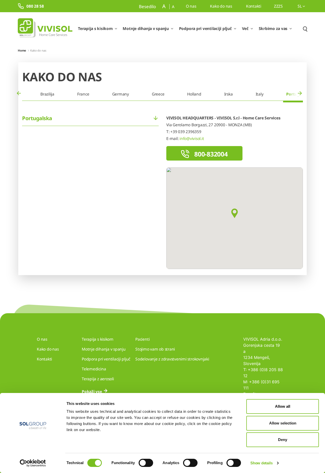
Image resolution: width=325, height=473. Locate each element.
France (83, 94)
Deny (282, 439)
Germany (120, 94)
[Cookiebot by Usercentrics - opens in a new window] (33, 463)
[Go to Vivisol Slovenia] (45, 28)
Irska (228, 94)
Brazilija (47, 94)
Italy (260, 94)
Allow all (282, 406)
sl (300, 6)
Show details (261, 463)
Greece (158, 94)
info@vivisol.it (192, 138)
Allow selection (282, 423)
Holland (194, 94)
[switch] (146, 463)
